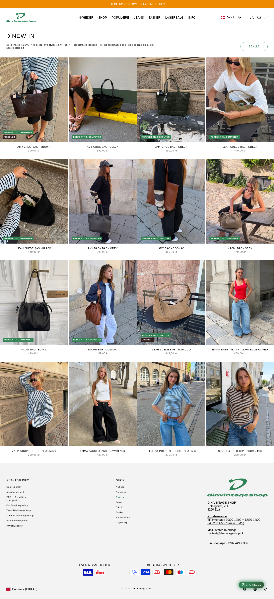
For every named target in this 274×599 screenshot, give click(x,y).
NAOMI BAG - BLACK (34, 349)
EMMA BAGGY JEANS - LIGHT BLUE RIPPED (240, 349)
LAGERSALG (174, 17)
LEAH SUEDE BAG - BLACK (34, 248)
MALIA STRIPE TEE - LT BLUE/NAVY (33, 451)
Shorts (120, 497)
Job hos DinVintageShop (20, 515)
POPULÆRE (120, 17)
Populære (121, 492)
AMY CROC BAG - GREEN (171, 146)
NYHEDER (86, 17)
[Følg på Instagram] (255, 589)
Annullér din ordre (16, 492)
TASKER (154, 17)
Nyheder (120, 487)
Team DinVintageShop (18, 510)
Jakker (120, 512)
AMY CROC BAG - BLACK (103, 146)
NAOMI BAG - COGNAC (102, 349)
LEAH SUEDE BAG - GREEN (240, 146)
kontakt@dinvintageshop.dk (225, 533)
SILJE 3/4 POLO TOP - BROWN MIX (240, 451)
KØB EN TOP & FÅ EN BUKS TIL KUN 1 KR (137, 4)
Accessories (123, 517)
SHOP (102, 17)
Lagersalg (121, 522)
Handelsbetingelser (17, 520)
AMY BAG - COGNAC (171, 248)
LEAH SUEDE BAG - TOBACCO (171, 349)
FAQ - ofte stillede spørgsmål (16, 498)
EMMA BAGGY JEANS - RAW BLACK (102, 451)
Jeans (119, 502)
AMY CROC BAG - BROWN (33, 146)
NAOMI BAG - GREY (240, 248)
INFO (192, 17)
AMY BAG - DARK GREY (103, 248)
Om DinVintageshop (17, 505)
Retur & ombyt (14, 487)
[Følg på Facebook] (245, 589)
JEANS (139, 17)
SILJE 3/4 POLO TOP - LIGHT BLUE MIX (171, 451)
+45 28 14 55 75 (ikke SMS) (225, 523)
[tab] (21, 36)
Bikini (119, 507)
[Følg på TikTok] (266, 589)
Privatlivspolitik (14, 526)
